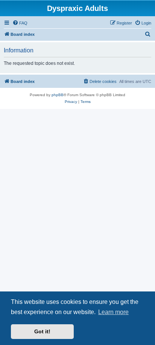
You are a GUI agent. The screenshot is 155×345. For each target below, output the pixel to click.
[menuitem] (19, 23)
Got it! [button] (42, 331)
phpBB (58, 95)
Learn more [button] (113, 312)
